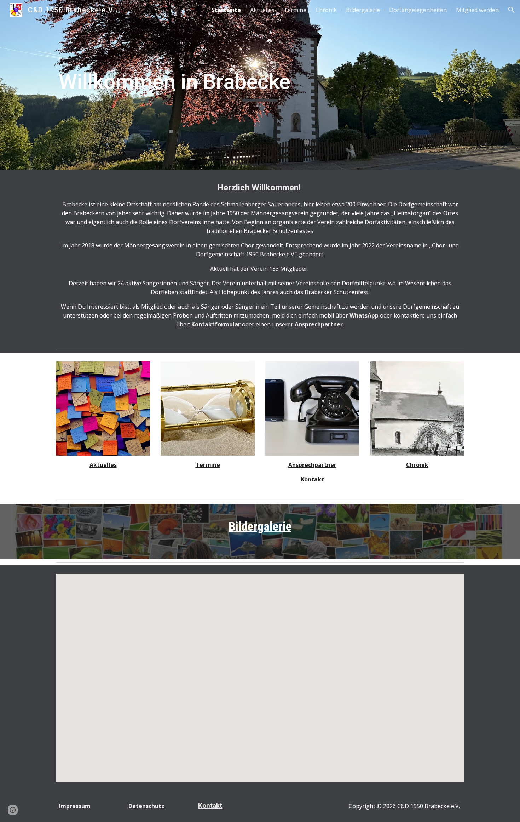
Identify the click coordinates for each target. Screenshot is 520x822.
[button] (511, 9)
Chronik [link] (326, 10)
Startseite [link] (226, 10)
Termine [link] (295, 10)
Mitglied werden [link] (477, 10)
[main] (260, 84)
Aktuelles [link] (262, 10)
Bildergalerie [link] (363, 10)
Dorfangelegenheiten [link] (418, 10)
